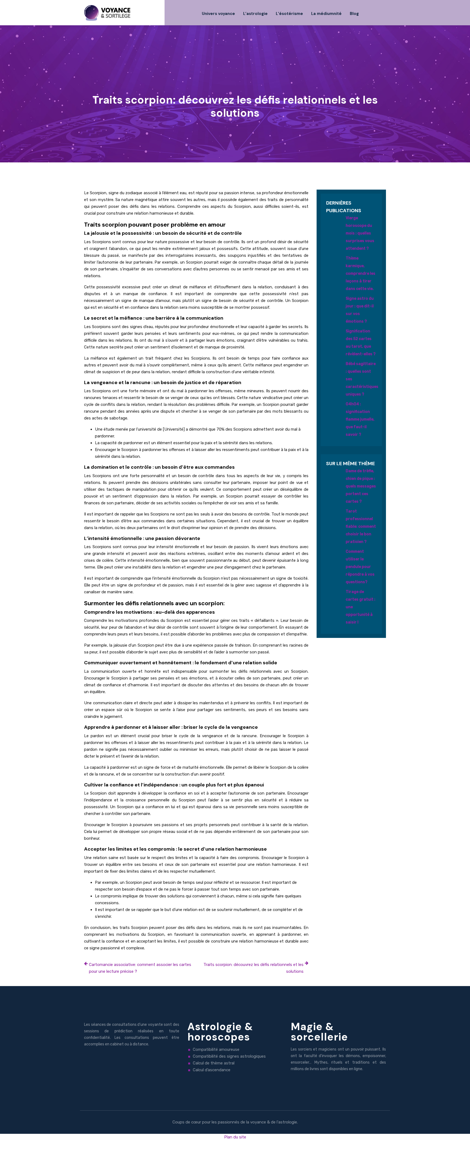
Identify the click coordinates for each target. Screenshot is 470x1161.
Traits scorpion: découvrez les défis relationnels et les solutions (253, 968)
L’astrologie (255, 13)
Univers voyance (218, 13)
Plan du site (235, 1137)
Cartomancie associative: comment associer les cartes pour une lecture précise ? (140, 968)
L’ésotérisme (289, 13)
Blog (354, 13)
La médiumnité (326, 13)
